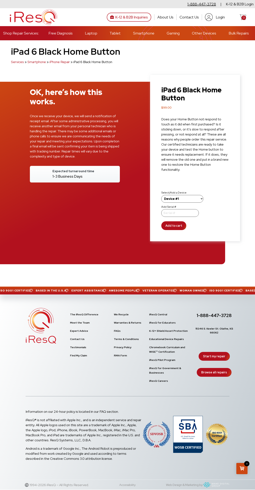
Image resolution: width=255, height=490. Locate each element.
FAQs (117, 331)
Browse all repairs (214, 372)
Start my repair (214, 356)
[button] (242, 468)
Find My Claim (78, 355)
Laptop (91, 33)
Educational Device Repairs (166, 339)
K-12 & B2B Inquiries (131, 17)
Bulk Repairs (239, 33)
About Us (165, 17)
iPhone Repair (59, 62)
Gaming (173, 33)
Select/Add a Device (173, 192)
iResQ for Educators (162, 322)
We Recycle (121, 314)
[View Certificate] (217, 435)
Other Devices (204, 33)
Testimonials (78, 347)
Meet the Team (80, 322)
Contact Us (189, 17)
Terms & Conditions (126, 339)
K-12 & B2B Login (240, 4)
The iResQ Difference (84, 314)
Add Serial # (168, 206)
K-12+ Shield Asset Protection (168, 331)
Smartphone (143, 33)
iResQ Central (158, 314)
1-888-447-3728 (201, 4)
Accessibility (127, 485)
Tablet (115, 33)
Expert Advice (79, 331)
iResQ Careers (158, 381)
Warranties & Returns (127, 322)
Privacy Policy (122, 347)
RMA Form (120, 355)
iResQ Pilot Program (162, 360)
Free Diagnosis (61, 33)
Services (17, 62)
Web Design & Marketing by (184, 485)
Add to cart (173, 226)
